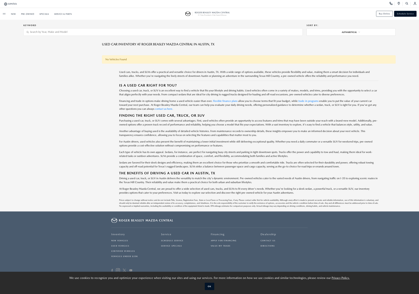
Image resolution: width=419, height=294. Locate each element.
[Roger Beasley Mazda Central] (189, 14)
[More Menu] (4, 13)
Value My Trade (221, 246)
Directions (268, 246)
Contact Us (268, 241)
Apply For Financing (224, 241)
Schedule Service (405, 14)
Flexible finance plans (225, 101)
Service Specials (171, 246)
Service (166, 234)
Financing (218, 234)
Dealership (268, 234)
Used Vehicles (120, 246)
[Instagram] (118, 271)
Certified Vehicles (123, 251)
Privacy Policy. (341, 278)
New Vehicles (119, 241)
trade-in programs (308, 101)
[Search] (408, 4)
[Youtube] (131, 271)
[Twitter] (124, 271)
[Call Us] (392, 4)
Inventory (118, 234)
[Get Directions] (400, 4)
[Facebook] (112, 271)
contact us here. (164, 108)
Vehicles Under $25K (124, 256)
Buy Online (384, 14)
